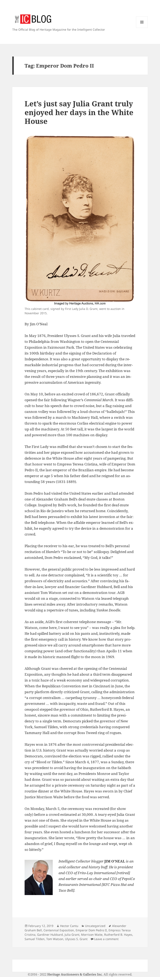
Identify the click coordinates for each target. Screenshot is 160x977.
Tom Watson (54, 939)
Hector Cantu (69, 926)
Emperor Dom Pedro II (91, 930)
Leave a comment (106, 939)
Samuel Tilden (35, 939)
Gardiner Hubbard (50, 935)
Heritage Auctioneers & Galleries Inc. (75, 974)
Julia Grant (72, 935)
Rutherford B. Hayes (118, 935)
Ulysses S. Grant (76, 939)
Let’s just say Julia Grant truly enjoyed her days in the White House (79, 112)
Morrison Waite (91, 935)
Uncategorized (95, 926)
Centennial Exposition (59, 930)
